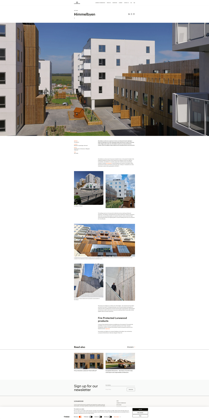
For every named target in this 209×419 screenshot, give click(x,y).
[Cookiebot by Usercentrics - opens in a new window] (66, 417)
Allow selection (140, 412)
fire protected (108, 163)
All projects (130, 347)
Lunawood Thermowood (100, 2)
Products (109, 2)
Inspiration (115, 2)
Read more (107, 328)
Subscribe (131, 389)
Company (120, 2)
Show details (116, 416)
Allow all (140, 409)
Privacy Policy (108, 389)
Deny (140, 415)
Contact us (126, 2)
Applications (118, 404)
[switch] (90, 417)
